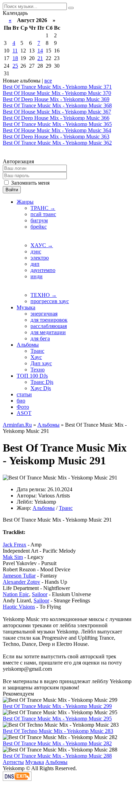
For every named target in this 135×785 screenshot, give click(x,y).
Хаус (36, 357)
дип (34, 264)
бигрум (39, 220)
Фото (23, 407)
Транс (37, 351)
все (48, 81)
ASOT (24, 413)
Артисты (13, 762)
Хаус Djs (40, 388)
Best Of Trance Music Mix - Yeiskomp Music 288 (57, 756)
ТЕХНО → (43, 295)
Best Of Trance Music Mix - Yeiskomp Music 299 (57, 706)
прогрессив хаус (49, 301)
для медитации (48, 332)
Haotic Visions (19, 607)
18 (15, 58)
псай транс (43, 214)
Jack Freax (14, 544)
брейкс (38, 227)
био (21, 401)
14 (40, 51)
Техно (37, 369)
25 (15, 66)
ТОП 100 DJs (32, 376)
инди (36, 276)
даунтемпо (42, 270)
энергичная (43, 314)
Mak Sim (13, 557)
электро (39, 258)
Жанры (25, 202)
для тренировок (49, 320)
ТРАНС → (42, 208)
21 (40, 58)
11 (15, 51)
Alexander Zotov (21, 582)
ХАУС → (41, 245)
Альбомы (28, 345)
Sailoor (39, 594)
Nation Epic (16, 594)
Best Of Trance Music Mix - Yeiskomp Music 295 (57, 718)
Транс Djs (41, 382)
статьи (24, 394)
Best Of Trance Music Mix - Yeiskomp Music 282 (57, 743)
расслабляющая (48, 326)
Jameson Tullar (19, 576)
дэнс (35, 251)
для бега (40, 338)
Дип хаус (41, 363)
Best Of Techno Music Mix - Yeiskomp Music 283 (58, 731)
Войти (12, 189)
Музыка (26, 307)
